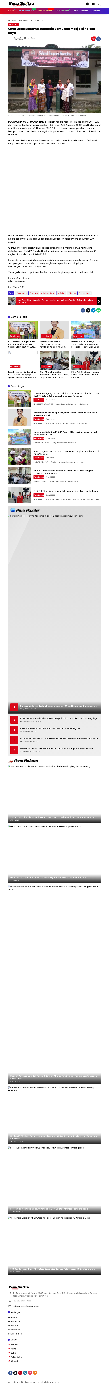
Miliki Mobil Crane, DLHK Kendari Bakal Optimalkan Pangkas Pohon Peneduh (56, 748)
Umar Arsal (86, 293)
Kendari (14, 1344)
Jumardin (22, 293)
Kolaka (35, 293)
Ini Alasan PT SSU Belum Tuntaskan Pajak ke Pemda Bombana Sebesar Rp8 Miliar (59, 738)
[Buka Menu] (93, 4)
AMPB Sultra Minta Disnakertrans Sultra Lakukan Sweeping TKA (50, 728)
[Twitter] (88, 310)
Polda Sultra (16, 1357)
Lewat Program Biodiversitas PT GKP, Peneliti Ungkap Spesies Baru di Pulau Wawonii (22, 375)
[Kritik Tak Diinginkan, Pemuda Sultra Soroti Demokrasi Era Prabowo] (86, 360)
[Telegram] (93, 310)
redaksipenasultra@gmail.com (27, 1306)
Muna (13, 1348)
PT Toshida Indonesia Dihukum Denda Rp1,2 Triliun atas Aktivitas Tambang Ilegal (59, 718)
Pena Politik (13, 1325)
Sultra (13, 1353)
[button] (87, 4)
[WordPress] (25, 1373)
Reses (73, 293)
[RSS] (35, 1373)
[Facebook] (83, 310)
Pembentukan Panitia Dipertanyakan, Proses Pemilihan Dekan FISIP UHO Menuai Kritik (52, 344)
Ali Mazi (14, 1361)
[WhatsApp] (98, 310)
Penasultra (18, 38)
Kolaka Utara (48, 293)
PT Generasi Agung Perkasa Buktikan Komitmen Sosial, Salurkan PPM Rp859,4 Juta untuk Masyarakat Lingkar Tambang (21, 344)
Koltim (62, 293)
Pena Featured (15, 1333)
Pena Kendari (14, 1321)
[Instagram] (30, 1373)
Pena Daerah (13, 24)
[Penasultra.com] (21, 4)
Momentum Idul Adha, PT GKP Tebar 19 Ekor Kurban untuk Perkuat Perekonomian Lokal (85, 344)
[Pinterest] (20, 1373)
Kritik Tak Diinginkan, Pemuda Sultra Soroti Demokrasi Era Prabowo (85, 375)
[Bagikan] (98, 38)
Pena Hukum (14, 1329)
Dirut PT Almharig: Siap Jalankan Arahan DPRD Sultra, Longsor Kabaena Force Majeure (54, 375)
